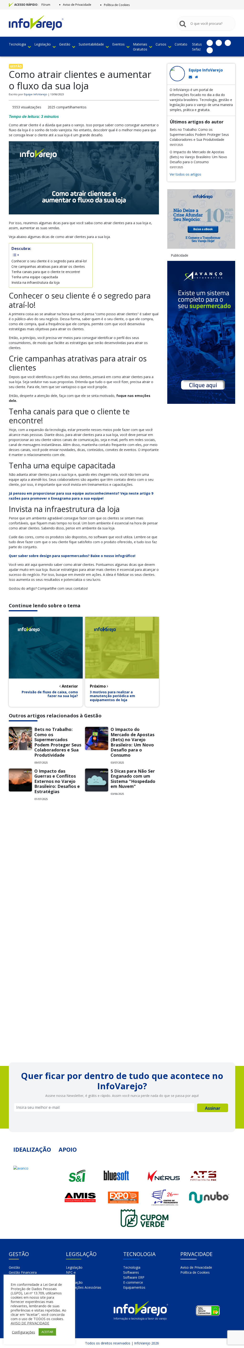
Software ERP (133, 1277)
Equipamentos (134, 1287)
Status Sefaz (197, 46)
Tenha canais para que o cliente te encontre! (46, 271)
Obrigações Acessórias (83, 1287)
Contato (181, 44)
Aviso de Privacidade (77, 5)
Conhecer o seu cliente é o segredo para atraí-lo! (49, 261)
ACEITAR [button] (47, 1332)
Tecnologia (17, 44)
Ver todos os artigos (185, 174)
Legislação (42, 44)
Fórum (45, 5)
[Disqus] (84, 870)
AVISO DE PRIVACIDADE (30, 1323)
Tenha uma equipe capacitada (34, 277)
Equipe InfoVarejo (35, 94)
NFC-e (71, 1272)
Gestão (64, 44)
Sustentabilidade (91, 44)
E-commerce (133, 1282)
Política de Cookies (117, 5)
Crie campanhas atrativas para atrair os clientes (48, 266)
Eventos (118, 44)
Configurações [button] (23, 1332)
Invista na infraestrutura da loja (35, 282)
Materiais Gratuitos (140, 46)
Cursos (161, 44)
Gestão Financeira (23, 1272)
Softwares (131, 1272)
